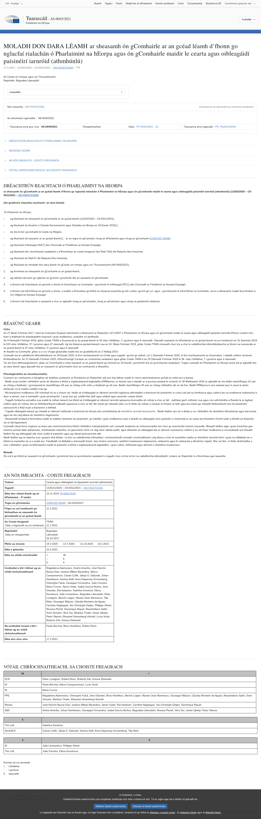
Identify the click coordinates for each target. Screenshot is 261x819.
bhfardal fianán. (213, 812)
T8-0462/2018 (68, 493)
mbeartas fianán (188, 812)
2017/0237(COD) (63, 67)
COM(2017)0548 (159, 238)
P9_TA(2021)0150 (225, 126)
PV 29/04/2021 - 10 (147, 126)
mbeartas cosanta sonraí (162, 812)
